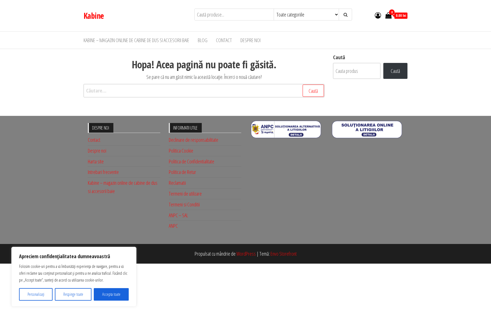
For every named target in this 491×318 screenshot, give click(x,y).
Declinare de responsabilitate (193, 139)
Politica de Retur (182, 172)
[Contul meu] (378, 15)
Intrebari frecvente (103, 172)
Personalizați (36, 294)
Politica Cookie (181, 150)
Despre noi (250, 40)
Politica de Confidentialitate (191, 161)
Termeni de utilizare (185, 193)
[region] (73, 277)
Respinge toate (73, 294)
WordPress (246, 253)
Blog (202, 40)
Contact (224, 40)
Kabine (94, 15)
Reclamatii (177, 182)
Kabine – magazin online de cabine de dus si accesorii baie (136, 40)
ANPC (173, 225)
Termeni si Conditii (184, 204)
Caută (339, 57)
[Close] (130, 251)
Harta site (96, 161)
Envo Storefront (284, 253)
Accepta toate (111, 294)
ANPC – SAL (178, 215)
